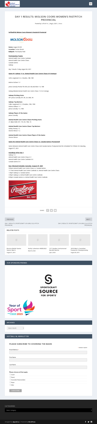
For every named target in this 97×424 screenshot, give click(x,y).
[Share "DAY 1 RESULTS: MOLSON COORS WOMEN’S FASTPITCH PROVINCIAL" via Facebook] (48, 210)
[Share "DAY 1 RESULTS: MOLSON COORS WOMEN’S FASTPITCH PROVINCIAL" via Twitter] (51, 210)
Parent (13, 377)
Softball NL (44, 23)
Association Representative (18, 380)
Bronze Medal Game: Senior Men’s (14, 249)
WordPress (31, 422)
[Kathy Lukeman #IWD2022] (38, 240)
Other (12, 385)
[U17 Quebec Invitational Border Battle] (59, 240)
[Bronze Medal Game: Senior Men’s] (16, 240)
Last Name (12, 364)
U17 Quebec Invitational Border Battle (57, 249)
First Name (12, 357)
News (60, 23)
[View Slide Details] (48, 285)
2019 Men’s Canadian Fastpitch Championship (79, 249)
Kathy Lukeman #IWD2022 (37, 248)
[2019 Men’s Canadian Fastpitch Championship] (80, 240)
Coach (13, 374)
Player (12, 382)
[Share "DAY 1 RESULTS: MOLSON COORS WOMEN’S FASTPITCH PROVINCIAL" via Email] (55, 210)
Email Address (14, 350)
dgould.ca (16, 422)
